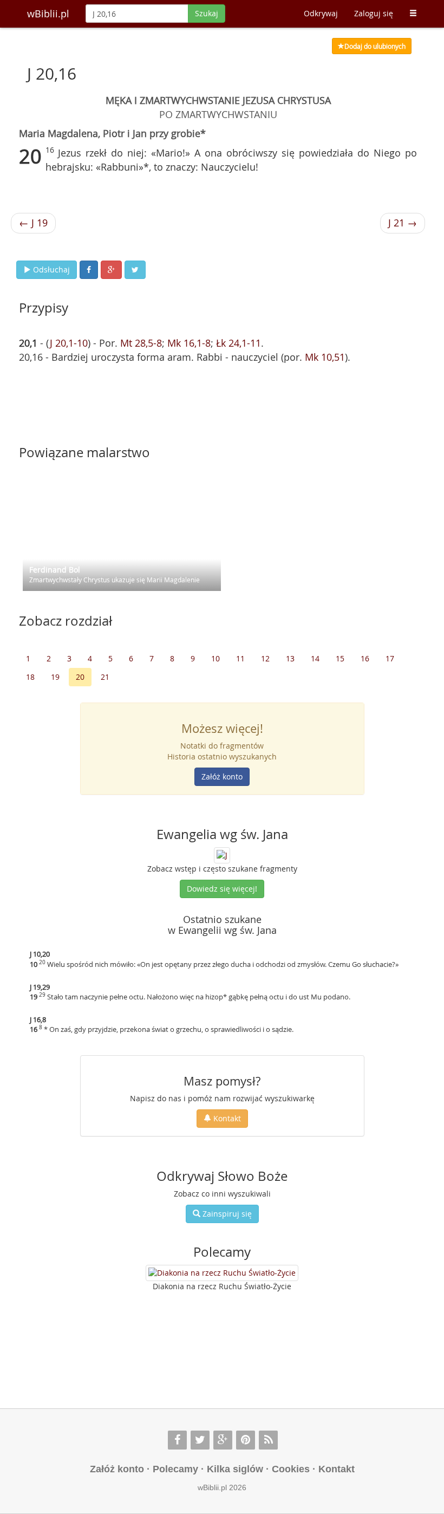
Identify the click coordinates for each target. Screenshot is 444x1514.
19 (55, 677)
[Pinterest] (245, 1440)
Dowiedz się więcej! (222, 888)
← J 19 (33, 222)
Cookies (291, 1469)
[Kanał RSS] (268, 1440)
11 (240, 658)
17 (390, 658)
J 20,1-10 (69, 342)
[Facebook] (177, 1440)
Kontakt (226, 1118)
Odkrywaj (321, 13)
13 (290, 658)
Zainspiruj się (226, 1213)
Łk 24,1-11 (238, 342)
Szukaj (206, 13)
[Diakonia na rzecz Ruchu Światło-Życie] (222, 1273)
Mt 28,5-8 (141, 342)
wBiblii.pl (48, 13)
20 (80, 677)
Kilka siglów (235, 1469)
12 (265, 658)
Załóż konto (222, 776)
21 (105, 677)
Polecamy (175, 1469)
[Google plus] (222, 1440)
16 (365, 658)
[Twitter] (200, 1440)
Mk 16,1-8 (189, 342)
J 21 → (402, 222)
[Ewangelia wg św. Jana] (222, 854)
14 (315, 658)
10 (215, 658)
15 (340, 658)
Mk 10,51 (325, 356)
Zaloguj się (373, 13)
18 (30, 677)
